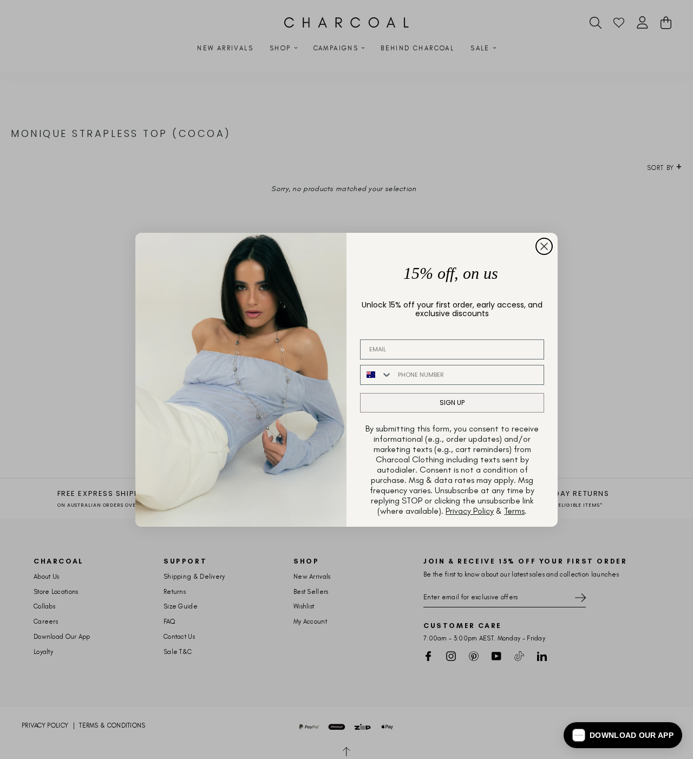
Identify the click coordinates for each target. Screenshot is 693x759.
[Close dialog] (544, 246)
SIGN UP (452, 402)
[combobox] (377, 374)
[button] (623, 735)
